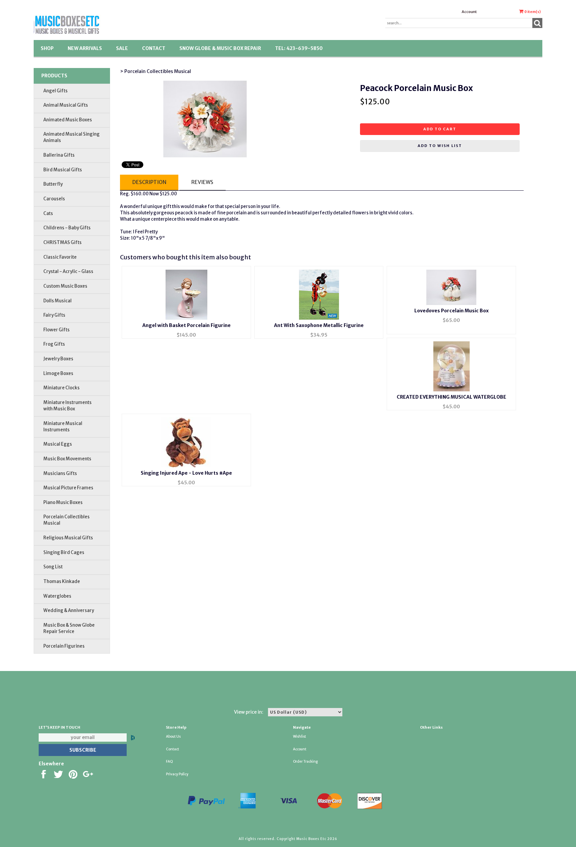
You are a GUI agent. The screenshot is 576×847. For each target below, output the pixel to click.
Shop (47, 48)
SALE (122, 48)
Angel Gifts (55, 91)
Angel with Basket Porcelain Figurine (186, 325)
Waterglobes (57, 596)
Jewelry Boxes (58, 359)
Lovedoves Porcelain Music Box (451, 311)
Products (54, 76)
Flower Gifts (56, 330)
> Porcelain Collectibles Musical (155, 71)
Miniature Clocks (61, 388)
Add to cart (439, 129)
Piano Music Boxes (63, 502)
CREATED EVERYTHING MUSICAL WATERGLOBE (451, 397)
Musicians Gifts (60, 473)
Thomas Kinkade (61, 581)
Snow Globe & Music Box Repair (220, 48)
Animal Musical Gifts (65, 105)
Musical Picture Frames (68, 488)
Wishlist (299, 736)
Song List (53, 567)
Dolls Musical (57, 301)
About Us (173, 736)
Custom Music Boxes (65, 286)
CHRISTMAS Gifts (62, 242)
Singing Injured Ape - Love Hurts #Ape (186, 473)
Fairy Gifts (54, 315)
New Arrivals (85, 48)
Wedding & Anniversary (68, 610)
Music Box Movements (67, 459)
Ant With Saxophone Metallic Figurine (319, 325)
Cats (48, 213)
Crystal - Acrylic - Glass (68, 271)
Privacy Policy (177, 774)
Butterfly (53, 184)
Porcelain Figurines (64, 646)
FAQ (169, 761)
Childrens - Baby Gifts (67, 228)
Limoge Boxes (58, 373)
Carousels (54, 199)
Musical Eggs (57, 444)
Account (469, 11)
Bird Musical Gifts (62, 170)
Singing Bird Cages (63, 552)
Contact (153, 48)
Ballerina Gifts (59, 155)
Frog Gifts (54, 344)
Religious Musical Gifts (68, 538)
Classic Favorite (60, 257)
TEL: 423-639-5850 (299, 48)
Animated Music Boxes (67, 120)
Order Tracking (305, 761)
